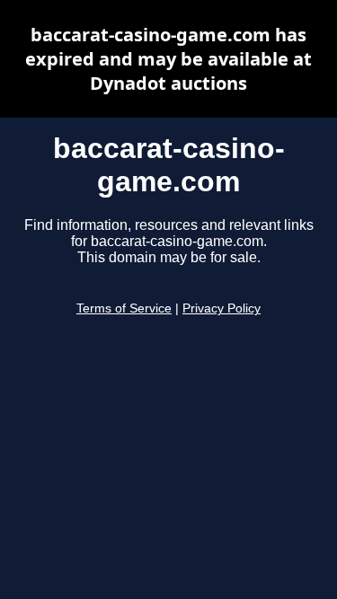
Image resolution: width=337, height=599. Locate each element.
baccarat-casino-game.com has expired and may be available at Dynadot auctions (168, 58)
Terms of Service (124, 308)
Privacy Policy (221, 308)
